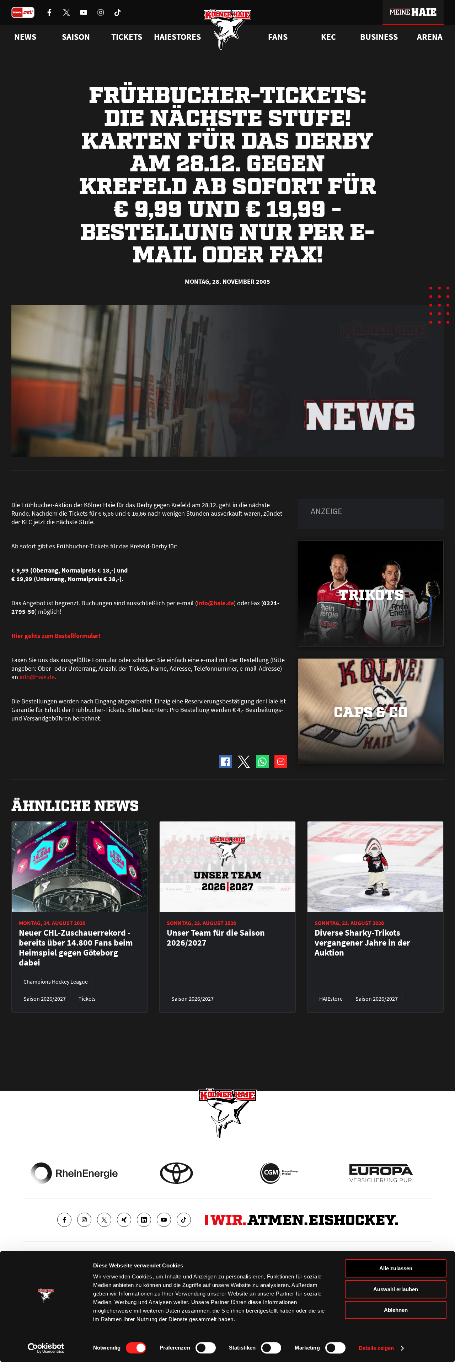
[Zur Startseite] (227, 29)
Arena (430, 37)
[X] (104, 1220)
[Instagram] (84, 1220)
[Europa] (381, 1173)
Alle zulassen (395, 1268)
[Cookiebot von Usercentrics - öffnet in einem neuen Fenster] (46, 1348)
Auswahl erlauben (395, 1289)
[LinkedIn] (144, 1220)
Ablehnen (396, 1310)
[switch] (206, 1347)
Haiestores (177, 37)
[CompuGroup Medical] (278, 1173)
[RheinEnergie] (74, 1173)
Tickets (126, 37)
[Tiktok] (184, 1220)
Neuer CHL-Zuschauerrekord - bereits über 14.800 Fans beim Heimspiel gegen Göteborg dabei (76, 948)
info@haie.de (37, 677)
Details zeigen (376, 1348)
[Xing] (124, 1220)
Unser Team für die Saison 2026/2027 (216, 938)
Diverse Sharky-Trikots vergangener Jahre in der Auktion (362, 943)
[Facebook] (64, 1220)
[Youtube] (164, 1220)
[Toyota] (176, 1173)
